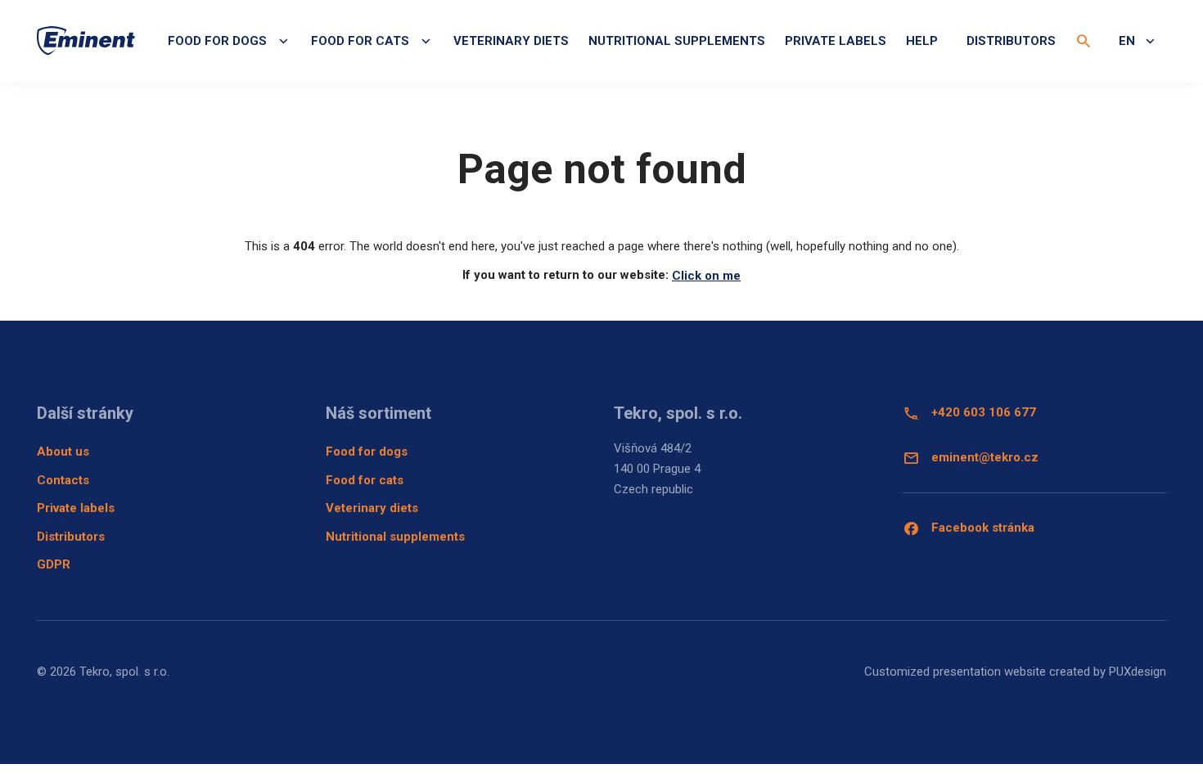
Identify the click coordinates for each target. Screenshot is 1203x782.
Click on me (706, 275)
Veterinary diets (511, 41)
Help (922, 41)
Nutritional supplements (676, 41)
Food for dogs (367, 451)
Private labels (835, 41)
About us (63, 451)
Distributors (1011, 41)
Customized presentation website (955, 671)
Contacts (63, 480)
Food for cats (364, 480)
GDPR (53, 564)
